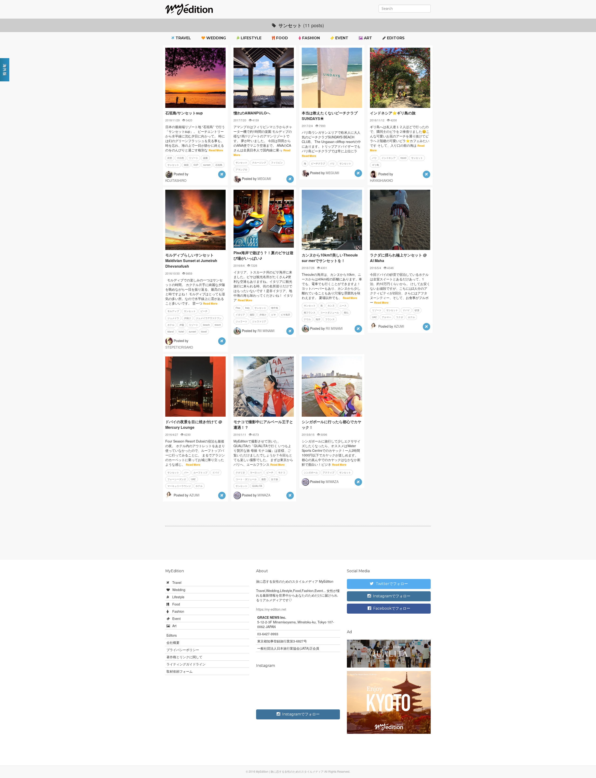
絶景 (169, 158)
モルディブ (173, 311)
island (170, 331)
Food (281, 38)
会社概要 (172, 642)
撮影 (252, 314)
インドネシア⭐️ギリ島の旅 (393, 113)
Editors (395, 38)
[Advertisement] (298, 544)
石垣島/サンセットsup (184, 113)
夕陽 (181, 324)
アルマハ (386, 317)
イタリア (240, 314)
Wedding (215, 38)
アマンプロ (241, 169)
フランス (330, 319)
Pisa (238, 307)
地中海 (274, 307)
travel (403, 158)
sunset (206, 164)
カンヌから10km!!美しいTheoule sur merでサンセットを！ (330, 257)
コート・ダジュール (246, 479)
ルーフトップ (200, 472)
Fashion (310, 38)
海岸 (318, 319)
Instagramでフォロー (300, 714)
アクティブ (328, 472)
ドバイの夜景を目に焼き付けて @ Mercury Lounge (193, 424)
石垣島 (218, 164)
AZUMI (399, 326)
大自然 (180, 158)
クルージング (259, 162)
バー (186, 472)
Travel (182, 38)
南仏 (346, 312)
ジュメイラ (173, 318)
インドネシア (389, 158)
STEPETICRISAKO (179, 347)
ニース (342, 305)
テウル (307, 319)
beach (206, 324)
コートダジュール (329, 312)
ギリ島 (375, 164)
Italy (247, 307)
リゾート (193, 158)
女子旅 (274, 479)
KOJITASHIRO (175, 180)
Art (367, 38)
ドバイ (406, 310)
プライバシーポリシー (182, 649)
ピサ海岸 (285, 314)
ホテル (170, 324)
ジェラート (241, 321)
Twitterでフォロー (391, 584)
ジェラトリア (259, 321)
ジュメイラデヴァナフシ (208, 318)
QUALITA (257, 486)
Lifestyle (250, 38)
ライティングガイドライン (186, 664)
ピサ (273, 314)
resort (218, 324)
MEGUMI (264, 178)
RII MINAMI (265, 330)
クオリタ (240, 472)
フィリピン (277, 162)
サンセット (173, 164)
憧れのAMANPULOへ (252, 113)
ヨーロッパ (255, 472)
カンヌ (331, 305)
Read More (216, 150)
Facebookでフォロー (391, 608)
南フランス (309, 312)
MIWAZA (263, 495)
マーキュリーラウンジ (179, 486)
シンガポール (311, 472)
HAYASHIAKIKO (381, 180)
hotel (181, 331)
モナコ (281, 472)
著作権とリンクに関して (184, 657)
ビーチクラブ (318, 163)
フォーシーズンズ (176, 479)
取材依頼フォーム (179, 671)
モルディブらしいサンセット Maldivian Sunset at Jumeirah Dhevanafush (191, 260)
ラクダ (399, 317)
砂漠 (417, 310)
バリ (332, 163)
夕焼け (187, 318)
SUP (195, 164)
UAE (374, 317)
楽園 (205, 158)
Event (341, 38)
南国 (186, 164)
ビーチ (203, 311)
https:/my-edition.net (271, 609)
